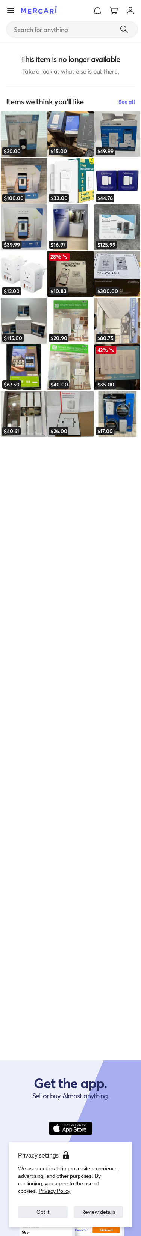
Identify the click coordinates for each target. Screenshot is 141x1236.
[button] (97, 10)
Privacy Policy (54, 1190)
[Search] (124, 29)
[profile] (130, 10)
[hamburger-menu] (10, 10)
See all (126, 101)
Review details (98, 1211)
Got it (43, 1211)
